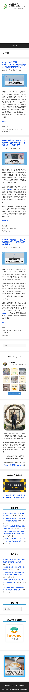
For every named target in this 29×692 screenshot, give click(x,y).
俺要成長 (14, 4)
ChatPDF (5, 313)
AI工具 (6, 127)
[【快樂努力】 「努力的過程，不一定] (22, 387)
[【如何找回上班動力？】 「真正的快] (14, 379)
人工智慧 (5, 333)
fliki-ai (14, 228)
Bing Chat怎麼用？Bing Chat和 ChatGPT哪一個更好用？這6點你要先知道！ (14, 64)
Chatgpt (22, 129)
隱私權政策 (22, 685)
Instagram (20, 465)
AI (4, 129)
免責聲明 (14, 685)
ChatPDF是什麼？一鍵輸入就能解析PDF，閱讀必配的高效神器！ (14, 242)
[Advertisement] (14, 28)
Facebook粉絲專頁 (10, 465)
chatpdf (21, 330)
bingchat (15, 129)
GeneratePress (23, 689)
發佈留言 (7, 132)
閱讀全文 (5, 121)
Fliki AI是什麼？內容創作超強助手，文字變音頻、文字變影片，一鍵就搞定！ (14, 142)
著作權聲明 (7, 685)
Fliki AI (10, 189)
